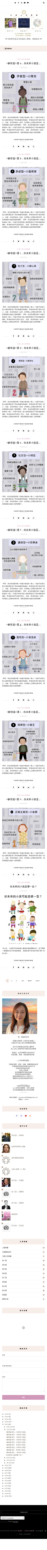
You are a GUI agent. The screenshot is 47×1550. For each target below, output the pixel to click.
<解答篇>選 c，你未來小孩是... (24, 253)
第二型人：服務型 (17, 1192)
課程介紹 (5, 1299)
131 (23, 981)
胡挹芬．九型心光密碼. (26, 1531)
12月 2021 (9, 1427)
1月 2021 (9, 1463)
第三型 (4, 1269)
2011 (6, 1488)
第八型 (4, 1286)
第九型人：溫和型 (17, 1135)
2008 (7, 1496)
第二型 (4, 1278)
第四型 (4, 1295)
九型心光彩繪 (6, 1256)
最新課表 (14, 1214)
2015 (6, 1478)
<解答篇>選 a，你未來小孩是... (23, 63)
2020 (7, 1465)
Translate (15, 1522)
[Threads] (28, 3)
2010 (6, 1491)
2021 (6, 1424)
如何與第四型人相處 (18, 1146)
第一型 (4, 1260)
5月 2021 (9, 1460)
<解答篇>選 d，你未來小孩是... (23, 347)
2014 (6, 1481)
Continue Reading (23, 139)
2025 (7, 1414)
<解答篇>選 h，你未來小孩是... (23, 799)
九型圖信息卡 (6, 1252)
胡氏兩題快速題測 (17, 1158)
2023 (7, 1419)
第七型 (4, 1265)
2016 (6, 1476)
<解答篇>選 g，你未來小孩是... (23, 624)
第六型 (4, 1290)
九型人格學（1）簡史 (18, 1169)
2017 (6, 1473)
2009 (7, 1494)
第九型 (4, 1273)
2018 (6, 1470)
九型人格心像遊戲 (23, 59)
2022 (7, 1422)
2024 (7, 1417)
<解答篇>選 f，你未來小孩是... (23, 529)
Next (30, 981)
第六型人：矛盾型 (17, 1180)
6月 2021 (9, 1458)
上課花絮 (5, 1248)
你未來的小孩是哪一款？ (23, 886)
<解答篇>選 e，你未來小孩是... (23, 442)
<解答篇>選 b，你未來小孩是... (23, 158)
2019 (6, 1468)
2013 (6, 1483)
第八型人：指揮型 (17, 1203)
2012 (6, 1486)
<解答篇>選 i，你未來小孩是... (23, 711)
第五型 (4, 1282)
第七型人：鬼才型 (17, 1226)
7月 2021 (9, 1429)
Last (38, 981)
